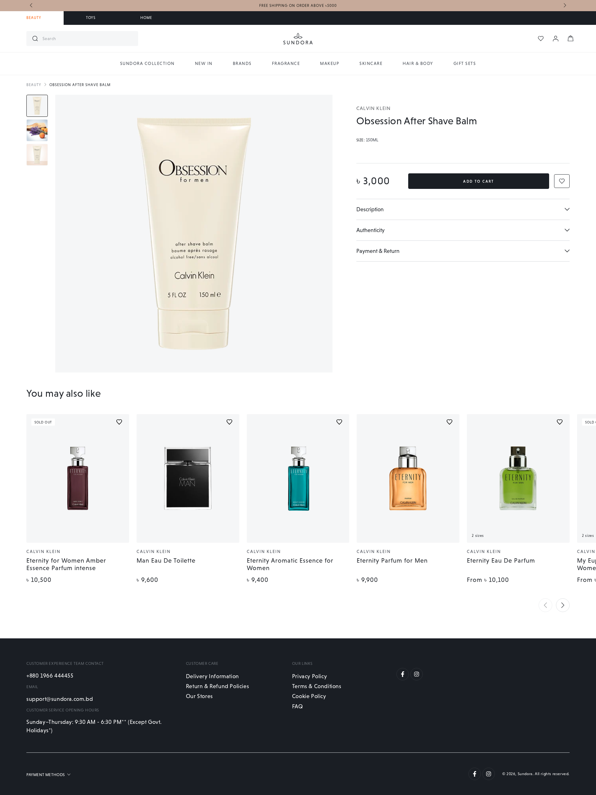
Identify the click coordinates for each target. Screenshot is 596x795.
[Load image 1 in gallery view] (37, 106)
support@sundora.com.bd (59, 699)
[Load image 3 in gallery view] (37, 155)
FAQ (297, 706)
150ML (372, 140)
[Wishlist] (540, 38)
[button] (545, 605)
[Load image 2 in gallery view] (37, 130)
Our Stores (199, 696)
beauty (33, 85)
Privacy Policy (309, 676)
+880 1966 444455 (50, 675)
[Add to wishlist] (119, 421)
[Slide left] (31, 6)
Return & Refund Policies (217, 686)
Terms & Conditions (316, 686)
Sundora (525, 774)
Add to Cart (478, 181)
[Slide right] (564, 6)
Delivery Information (212, 676)
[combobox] (88, 38)
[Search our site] (35, 38)
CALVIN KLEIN (373, 108)
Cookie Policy (309, 696)
